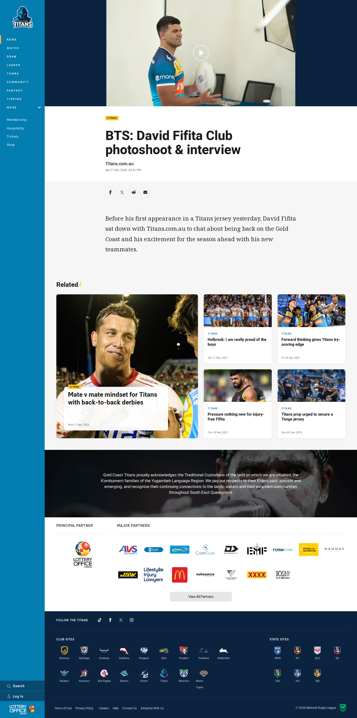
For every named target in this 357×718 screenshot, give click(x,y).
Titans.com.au (119, 163)
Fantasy (15, 90)
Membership (17, 119)
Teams (13, 73)
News (12, 39)
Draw (12, 56)
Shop (11, 144)
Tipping (14, 99)
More (12, 107)
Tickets (13, 136)
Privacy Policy (84, 708)
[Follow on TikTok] (100, 620)
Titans (112, 118)
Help (116, 708)
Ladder (14, 65)
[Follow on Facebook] (110, 620)
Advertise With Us (152, 708)
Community (18, 82)
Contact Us (129, 708)
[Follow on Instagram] (132, 620)
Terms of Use (63, 708)
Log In (18, 696)
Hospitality (15, 128)
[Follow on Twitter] (121, 620)
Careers (104, 708)
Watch (13, 48)
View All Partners (200, 596)
